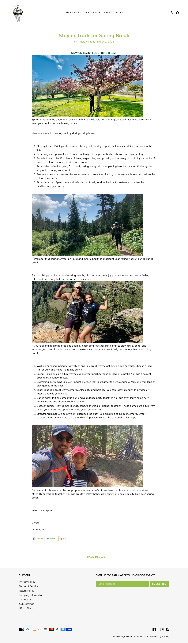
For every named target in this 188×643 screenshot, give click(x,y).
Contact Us (25, 599)
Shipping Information (31, 595)
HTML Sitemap (27, 608)
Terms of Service (28, 586)
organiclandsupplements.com (135, 636)
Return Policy (26, 590)
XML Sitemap (26, 603)
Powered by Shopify (159, 636)
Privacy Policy (27, 581)
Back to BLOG (96, 556)
